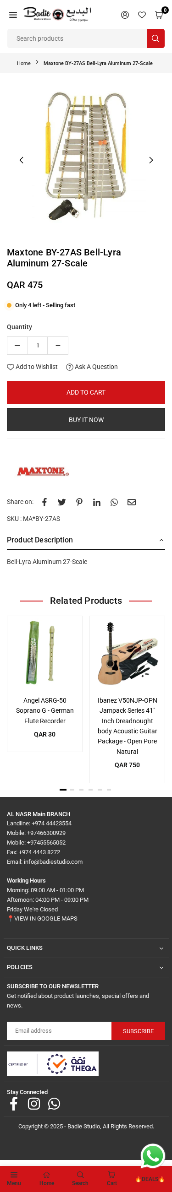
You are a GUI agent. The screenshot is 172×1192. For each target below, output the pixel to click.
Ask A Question (95, 366)
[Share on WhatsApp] (114, 502)
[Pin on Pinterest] (79, 502)
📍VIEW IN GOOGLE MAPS (42, 918)
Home (24, 63)
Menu (14, 1183)
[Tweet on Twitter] (62, 502)
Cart (112, 1183)
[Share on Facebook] (44, 502)
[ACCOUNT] (125, 14)
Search (80, 1183)
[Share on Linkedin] (96, 502)
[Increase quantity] (58, 345)
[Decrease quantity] (17, 345)
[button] (13, 14)
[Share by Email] (131, 502)
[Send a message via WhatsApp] (153, 1156)
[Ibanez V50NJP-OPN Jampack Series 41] (127, 653)
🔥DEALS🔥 (150, 1179)
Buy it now (86, 419)
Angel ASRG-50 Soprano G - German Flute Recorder (45, 711)
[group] (86, 159)
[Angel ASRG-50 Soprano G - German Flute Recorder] (45, 653)
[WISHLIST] (141, 14)
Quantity (19, 327)
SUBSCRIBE (138, 1031)
